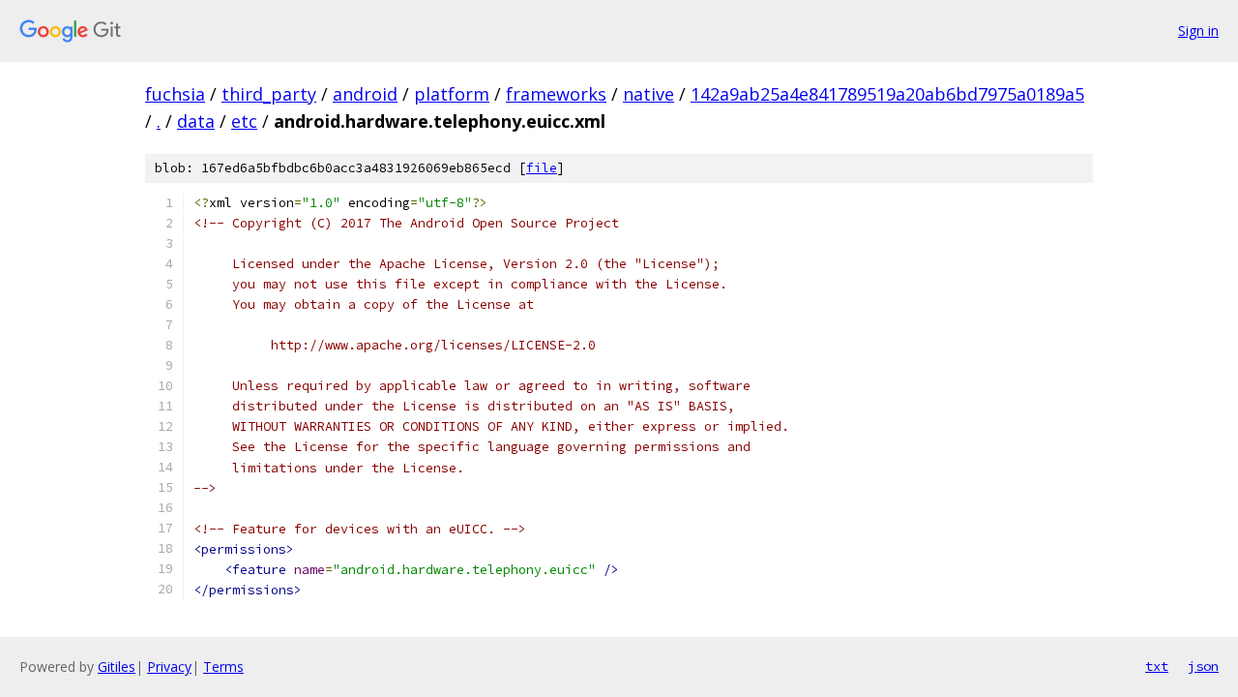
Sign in (1198, 30)
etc (244, 121)
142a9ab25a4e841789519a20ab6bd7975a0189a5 (887, 94)
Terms (223, 666)
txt (1156, 666)
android (365, 94)
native (648, 94)
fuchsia (175, 94)
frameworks (556, 94)
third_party (268, 94)
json (1203, 666)
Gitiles (116, 666)
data (196, 121)
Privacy (169, 666)
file (541, 168)
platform (451, 94)
